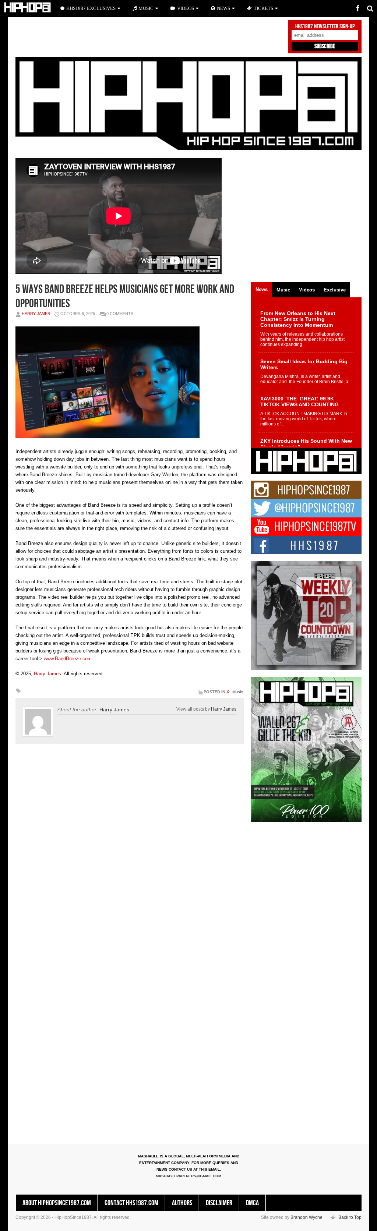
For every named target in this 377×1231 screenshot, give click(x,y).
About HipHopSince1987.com (56, 1203)
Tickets (263, 8)
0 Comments (119, 313)
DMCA (252, 1203)
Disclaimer (219, 1203)
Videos (185, 8)
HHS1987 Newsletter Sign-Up (325, 26)
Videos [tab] (307, 290)
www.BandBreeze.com (68, 658)
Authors (182, 1203)
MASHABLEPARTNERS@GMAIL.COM (188, 1176)
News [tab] (262, 289)
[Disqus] (129, 852)
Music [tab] (283, 290)
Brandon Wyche (306, 1217)
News (223, 8)
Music (237, 692)
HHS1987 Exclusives (91, 8)
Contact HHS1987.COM (131, 1203)
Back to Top (350, 1217)
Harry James (36, 313)
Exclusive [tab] (335, 290)
